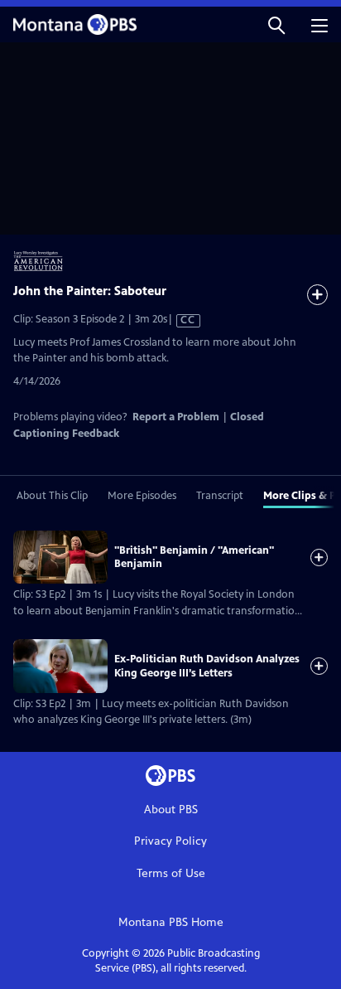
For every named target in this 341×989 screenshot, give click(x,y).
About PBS (171, 809)
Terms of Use (171, 873)
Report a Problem (175, 417)
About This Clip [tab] (52, 495)
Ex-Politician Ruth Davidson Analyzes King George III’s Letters (207, 665)
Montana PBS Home (170, 922)
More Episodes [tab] (142, 495)
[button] (276, 24)
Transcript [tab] (219, 495)
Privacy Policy (170, 841)
